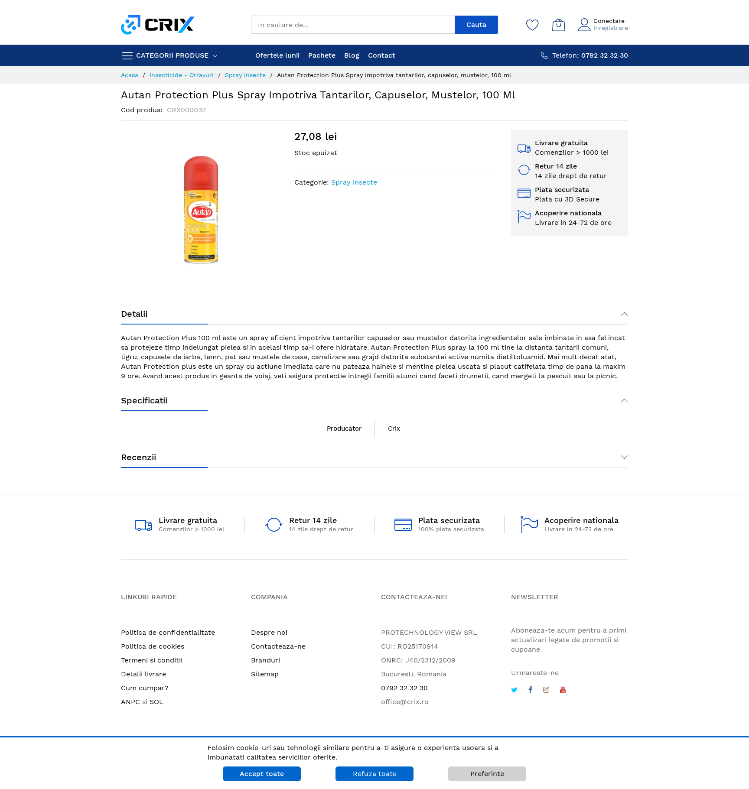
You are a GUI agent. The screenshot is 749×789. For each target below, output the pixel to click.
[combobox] (353, 25)
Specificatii (144, 400)
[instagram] (546, 691)
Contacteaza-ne (278, 646)
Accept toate (262, 774)
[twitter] (514, 691)
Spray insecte (354, 182)
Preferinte (487, 774)
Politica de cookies (152, 646)
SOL (156, 702)
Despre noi (269, 632)
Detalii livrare (143, 674)
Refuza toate (375, 774)
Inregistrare (610, 27)
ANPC (130, 702)
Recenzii (138, 457)
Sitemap (265, 674)
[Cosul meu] (558, 25)
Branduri (265, 660)
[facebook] (530, 691)
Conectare (609, 20)
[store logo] (158, 24)
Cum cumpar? (145, 688)
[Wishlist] (532, 25)
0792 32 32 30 (404, 688)
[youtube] (563, 691)
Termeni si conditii (151, 660)
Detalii (134, 313)
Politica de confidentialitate (168, 632)
